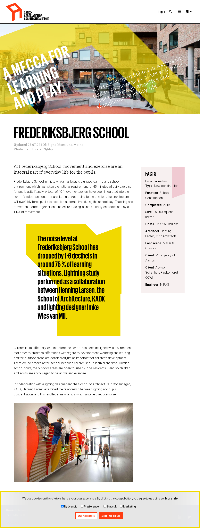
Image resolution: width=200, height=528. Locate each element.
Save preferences (86, 515)
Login (161, 11)
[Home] (27, 12)
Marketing (129, 506)
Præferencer (92, 506)
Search (170, 12)
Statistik (111, 506)
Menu (179, 12)
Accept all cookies (111, 515)
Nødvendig (70, 506)
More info (171, 498)
